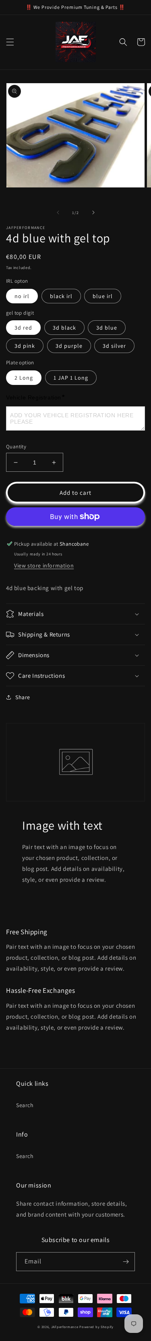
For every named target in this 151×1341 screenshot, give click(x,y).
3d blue (106, 327)
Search (25, 1105)
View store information (44, 565)
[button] (10, 42)
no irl (21, 296)
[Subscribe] (125, 1261)
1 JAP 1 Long (71, 377)
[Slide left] (58, 212)
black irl (61, 296)
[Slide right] (93, 212)
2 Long (23, 377)
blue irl (103, 296)
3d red (23, 327)
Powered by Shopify (96, 1326)
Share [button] (22, 697)
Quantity (16, 446)
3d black (64, 327)
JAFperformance (65, 1326)
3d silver (114, 345)
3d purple (69, 345)
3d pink (24, 345)
